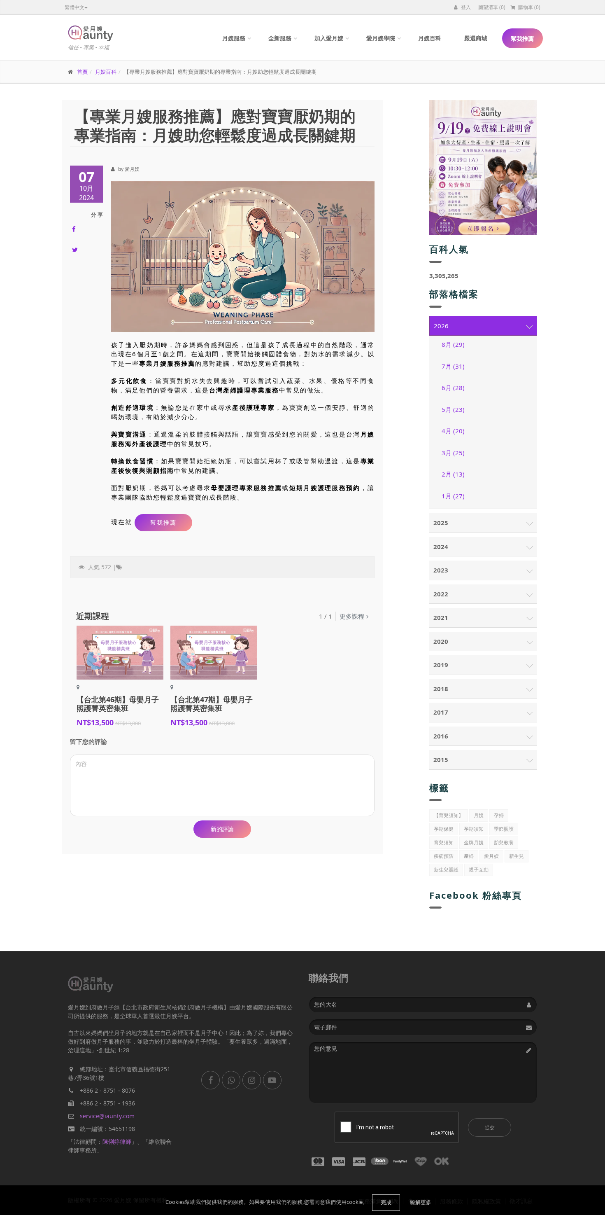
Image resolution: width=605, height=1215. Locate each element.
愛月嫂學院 (380, 38)
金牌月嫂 (474, 842)
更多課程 (352, 616)
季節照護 (504, 828)
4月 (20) (453, 431)
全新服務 (279, 38)
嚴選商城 (475, 38)
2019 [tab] (440, 665)
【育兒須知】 (448, 815)
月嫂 (479, 815)
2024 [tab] (440, 546)
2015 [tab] (440, 759)
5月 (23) (453, 409)
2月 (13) (453, 474)
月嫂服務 (233, 38)
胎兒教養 (504, 842)
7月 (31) (453, 366)
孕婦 (499, 815)
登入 (465, 7)
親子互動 (479, 869)
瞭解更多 (420, 1202)
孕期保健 (444, 828)
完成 (386, 1202)
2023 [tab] (440, 570)
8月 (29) (453, 344)
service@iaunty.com (107, 1116)
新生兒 (516, 856)
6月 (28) (453, 387)
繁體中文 (74, 7)
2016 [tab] (440, 736)
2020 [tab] (440, 641)
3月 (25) (453, 453)
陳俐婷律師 (116, 1141)
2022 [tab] (440, 594)
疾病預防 (444, 856)
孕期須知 (474, 828)
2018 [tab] (440, 689)
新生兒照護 (446, 869)
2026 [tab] (441, 326)
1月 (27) (453, 496)
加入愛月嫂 (328, 38)
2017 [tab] (440, 712)
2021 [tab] (440, 617)
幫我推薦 (522, 38)
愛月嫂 (491, 856)
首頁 (82, 71)
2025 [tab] (440, 523)
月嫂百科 (429, 38)
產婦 (469, 856)
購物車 (528, 7)
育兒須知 (444, 842)
